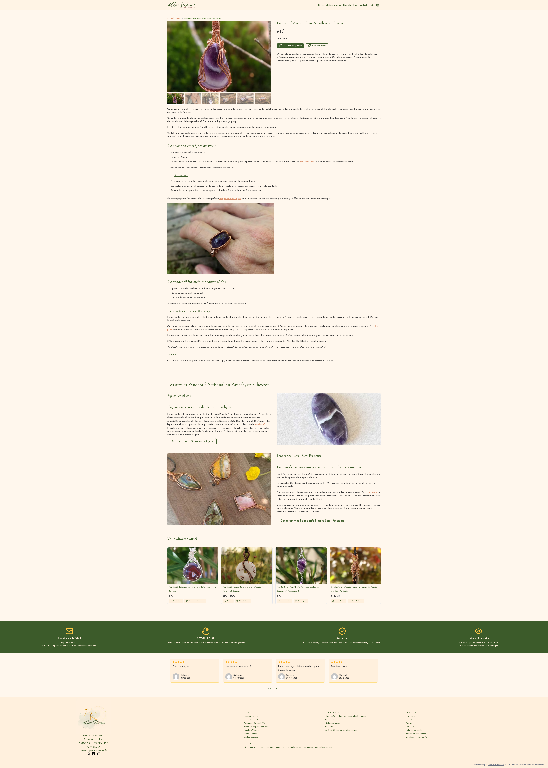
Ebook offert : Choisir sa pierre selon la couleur (345, 716)
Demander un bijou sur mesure (299, 747)
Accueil (170, 18)
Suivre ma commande (274, 747)
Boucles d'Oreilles (251, 730)
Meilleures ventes (332, 723)
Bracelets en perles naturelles (256, 727)
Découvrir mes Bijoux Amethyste (192, 441)
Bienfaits (347, 5)
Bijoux (321, 5)
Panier (260, 747)
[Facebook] (98, 753)
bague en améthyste (230, 199)
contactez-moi (307, 162)
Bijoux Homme (250, 734)
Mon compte (249, 747)
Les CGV (410, 727)
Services (247, 743)
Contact (363, 5)
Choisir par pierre (333, 5)
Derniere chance (251, 716)
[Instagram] (88, 753)
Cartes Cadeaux (251, 737)
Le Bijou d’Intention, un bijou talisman (341, 730)
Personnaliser (319, 46)
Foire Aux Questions (415, 720)
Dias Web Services (496, 765)
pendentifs (260, 424)
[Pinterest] (93, 753)
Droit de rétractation (324, 747)
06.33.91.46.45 (93, 747)
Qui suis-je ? (411, 716)
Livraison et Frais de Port (417, 737)
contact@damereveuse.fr (94, 751)
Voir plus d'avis (274, 689)
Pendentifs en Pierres (253, 720)
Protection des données (416, 734)
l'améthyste (371, 492)
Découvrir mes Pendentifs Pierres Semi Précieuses (313, 520)
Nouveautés (330, 720)
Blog (355, 5)
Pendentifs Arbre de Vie (254, 723)
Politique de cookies (414, 730)
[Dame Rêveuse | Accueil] (182, 5)
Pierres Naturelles (332, 712)
